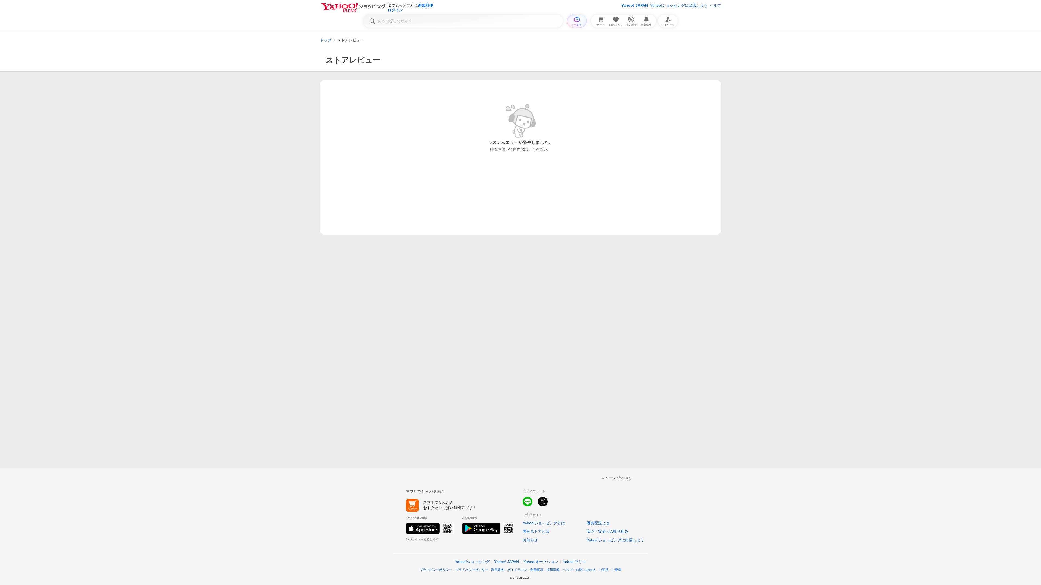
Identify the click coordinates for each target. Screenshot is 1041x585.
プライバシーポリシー (436, 570)
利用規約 (497, 570)
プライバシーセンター (471, 570)
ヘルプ (715, 5)
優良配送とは (598, 523)
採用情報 (553, 570)
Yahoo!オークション (540, 562)
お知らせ (530, 540)
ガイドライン (517, 570)
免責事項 (536, 570)
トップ (325, 40)
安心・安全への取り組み (607, 531)
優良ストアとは (536, 531)
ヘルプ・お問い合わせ (579, 570)
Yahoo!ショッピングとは (544, 523)
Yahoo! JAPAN (634, 5)
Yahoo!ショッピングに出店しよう (679, 5)
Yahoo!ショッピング (472, 562)
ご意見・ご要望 (610, 570)
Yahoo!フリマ (574, 562)
